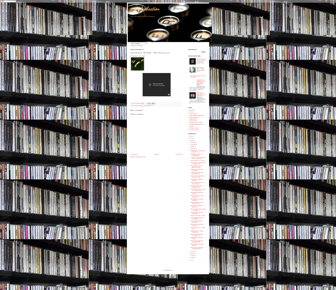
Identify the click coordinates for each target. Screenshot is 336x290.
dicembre (193, 142)
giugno (192, 255)
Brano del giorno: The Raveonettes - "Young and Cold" (198, 163)
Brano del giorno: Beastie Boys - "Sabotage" (197, 244)
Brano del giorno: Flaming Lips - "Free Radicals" (197, 218)
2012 (191, 140)
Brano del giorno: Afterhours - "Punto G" (197, 238)
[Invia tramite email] (148, 103)
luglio (192, 253)
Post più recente (134, 154)
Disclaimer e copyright (194, 128)
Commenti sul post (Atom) (140, 156)
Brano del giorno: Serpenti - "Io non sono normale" (197, 76)
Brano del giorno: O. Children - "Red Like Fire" (197, 231)
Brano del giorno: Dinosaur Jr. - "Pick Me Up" (197, 169)
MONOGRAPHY (193, 121)
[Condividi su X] (151, 103)
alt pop (136, 105)
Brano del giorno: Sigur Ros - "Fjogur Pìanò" (197, 221)
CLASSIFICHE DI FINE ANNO (196, 124)
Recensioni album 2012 (194, 117)
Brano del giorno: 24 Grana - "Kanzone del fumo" (197, 186)
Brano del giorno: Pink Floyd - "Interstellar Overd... (197, 241)
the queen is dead (149, 105)
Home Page (191, 110)
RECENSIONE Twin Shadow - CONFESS (197, 199)
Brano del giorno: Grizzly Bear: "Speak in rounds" (197, 183)
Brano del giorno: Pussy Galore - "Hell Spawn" (197, 196)
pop (142, 105)
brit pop (139, 105)
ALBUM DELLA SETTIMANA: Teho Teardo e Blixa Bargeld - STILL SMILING (201, 82)
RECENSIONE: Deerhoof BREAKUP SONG (196, 166)
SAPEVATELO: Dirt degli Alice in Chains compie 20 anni (198, 157)
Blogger (170, 270)
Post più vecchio (179, 154)
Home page (156, 154)
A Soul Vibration (193, 113)
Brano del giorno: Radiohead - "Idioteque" (197, 179)
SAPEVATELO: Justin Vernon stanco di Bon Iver (197, 173)
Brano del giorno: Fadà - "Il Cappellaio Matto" (196, 154)
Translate (141, 45)
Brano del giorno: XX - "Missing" (198, 160)
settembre (193, 148)
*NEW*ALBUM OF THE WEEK (196, 115)
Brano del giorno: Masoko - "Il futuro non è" (197, 206)
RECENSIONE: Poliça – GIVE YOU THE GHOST (201, 94)
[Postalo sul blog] (149, 103)
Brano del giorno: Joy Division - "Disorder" (201, 59)
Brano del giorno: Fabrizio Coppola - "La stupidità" (198, 209)
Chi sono (191, 112)
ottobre (192, 146)
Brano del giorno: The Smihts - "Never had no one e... (197, 234)
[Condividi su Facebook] (153, 103)
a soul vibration (144, 8)
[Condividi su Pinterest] (154, 103)
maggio (192, 257)
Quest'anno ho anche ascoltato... (196, 122)
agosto (192, 251)
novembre (193, 144)
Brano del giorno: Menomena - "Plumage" (197, 193)
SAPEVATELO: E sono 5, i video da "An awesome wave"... (198, 189)
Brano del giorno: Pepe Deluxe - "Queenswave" (197, 224)
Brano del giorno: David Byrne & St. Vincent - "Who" (198, 176)
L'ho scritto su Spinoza (194, 129)
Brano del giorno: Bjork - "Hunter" (198, 215)
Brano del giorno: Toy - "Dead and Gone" (198, 228)
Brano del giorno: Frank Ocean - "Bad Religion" (197, 212)
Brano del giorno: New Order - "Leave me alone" (197, 203)
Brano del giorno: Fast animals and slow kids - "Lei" (198, 151)
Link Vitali (191, 126)
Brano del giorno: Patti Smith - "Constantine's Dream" (197, 248)
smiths (144, 105)
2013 (191, 138)
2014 (191, 136)
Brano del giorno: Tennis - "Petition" (200, 68)
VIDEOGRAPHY (193, 119)
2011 (191, 260)
